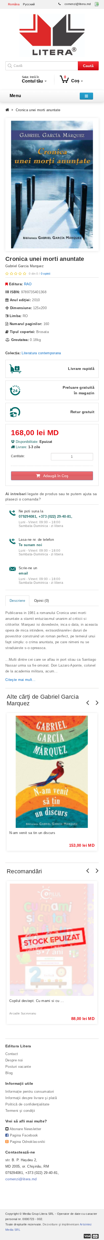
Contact (11, 1054)
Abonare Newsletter (25, 1129)
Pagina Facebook (24, 1135)
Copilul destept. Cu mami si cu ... (36, 1001)
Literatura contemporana (41, 353)
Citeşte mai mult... (20, 680)
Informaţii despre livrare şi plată (31, 1098)
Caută (88, 66)
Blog (9, 1073)
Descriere (17, 601)
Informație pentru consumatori (29, 1092)
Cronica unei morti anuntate (38, 110)
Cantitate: (18, 456)
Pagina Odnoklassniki (27, 1142)
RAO (28, 284)
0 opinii (45, 273)
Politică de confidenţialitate (27, 1104)
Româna (13, 4)
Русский (29, 4)
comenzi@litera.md (78, 4)
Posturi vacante (18, 1067)
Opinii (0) (41, 601)
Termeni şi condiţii (20, 1111)
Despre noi (14, 1060)
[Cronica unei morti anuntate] (52, 184)
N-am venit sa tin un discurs (32, 833)
